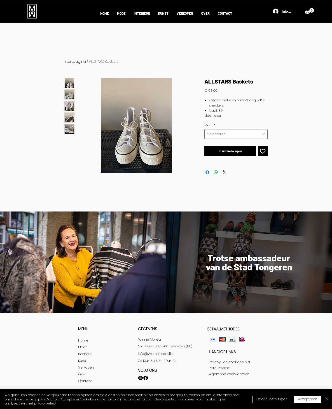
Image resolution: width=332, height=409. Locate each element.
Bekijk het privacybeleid (37, 403)
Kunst (82, 360)
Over (82, 374)
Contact (85, 381)
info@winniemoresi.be (156, 353)
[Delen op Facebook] (207, 172)
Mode (83, 347)
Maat (209, 125)
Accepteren (307, 399)
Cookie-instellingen (272, 399)
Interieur (84, 353)
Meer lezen (213, 115)
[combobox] (236, 134)
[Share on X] (224, 172)
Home (83, 340)
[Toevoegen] (263, 151)
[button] (309, 11)
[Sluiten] (326, 399)
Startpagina (75, 61)
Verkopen (86, 367)
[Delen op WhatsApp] (216, 172)
